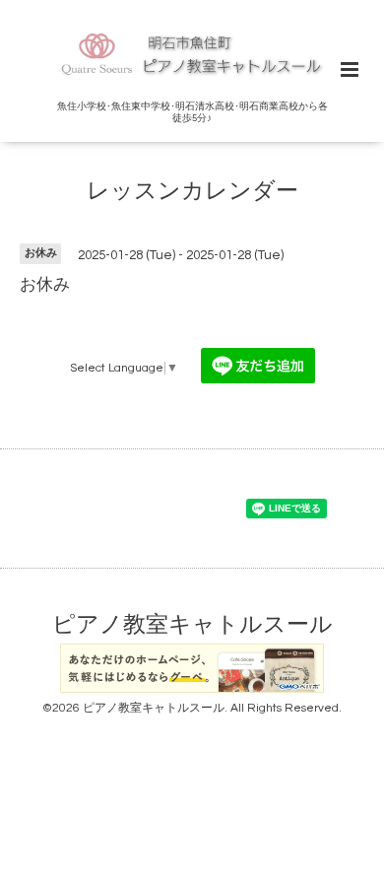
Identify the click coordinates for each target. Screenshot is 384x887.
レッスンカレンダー (192, 191)
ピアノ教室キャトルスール (192, 625)
